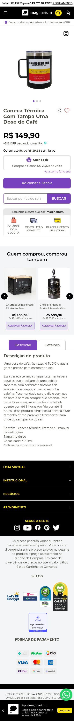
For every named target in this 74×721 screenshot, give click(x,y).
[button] (37, 22)
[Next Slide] (69, 296)
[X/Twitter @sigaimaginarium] (56, 528)
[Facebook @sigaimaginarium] (38, 527)
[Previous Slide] (4, 296)
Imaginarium (55, 211)
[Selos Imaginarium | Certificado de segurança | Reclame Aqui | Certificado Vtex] (37, 596)
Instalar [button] (64, 710)
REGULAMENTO (63, 3)
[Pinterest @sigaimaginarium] (47, 528)
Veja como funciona (57, 171)
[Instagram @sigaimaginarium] (17, 528)
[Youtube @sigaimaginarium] (27, 528)
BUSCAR (59, 199)
